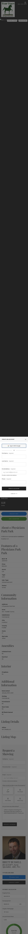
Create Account (14, 488)
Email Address (8, 469)
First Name (7, 453)
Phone (6, 479)
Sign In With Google (15, 446)
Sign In (13, 493)
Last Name (8, 461)
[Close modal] (25, 439)
